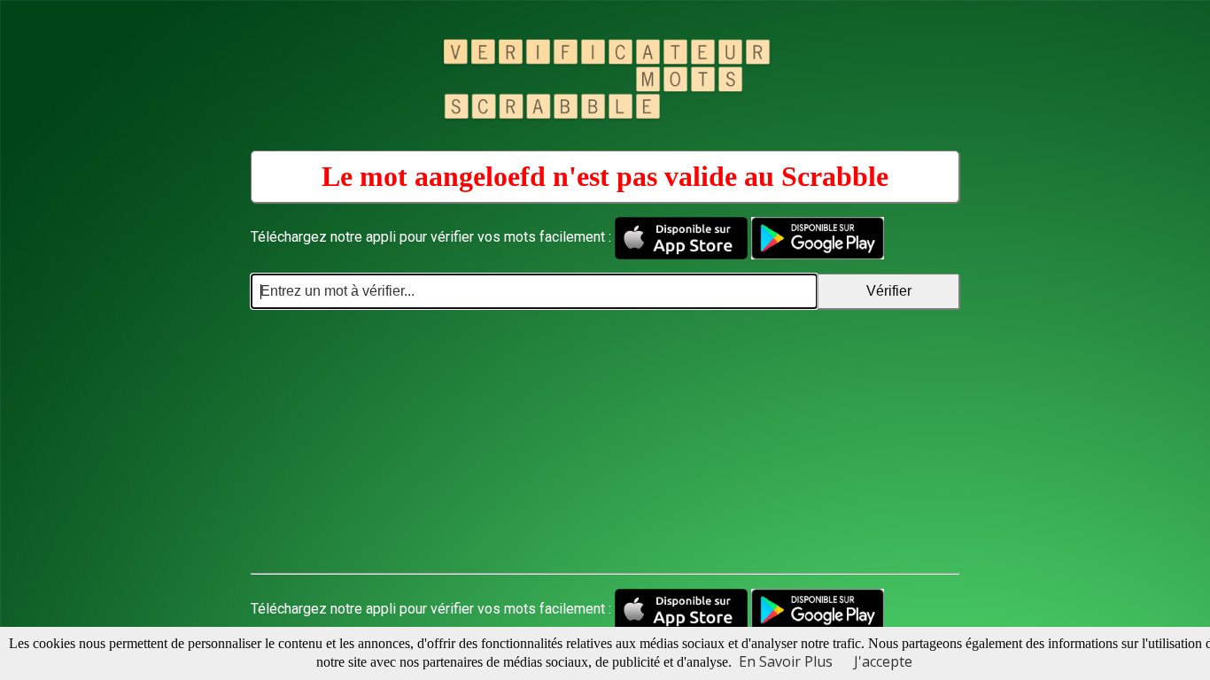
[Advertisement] (605, 442)
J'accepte (883, 661)
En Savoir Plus (786, 661)
